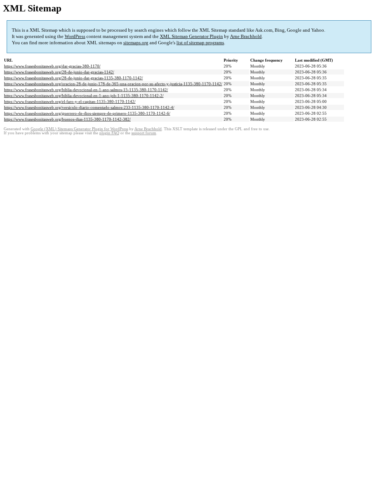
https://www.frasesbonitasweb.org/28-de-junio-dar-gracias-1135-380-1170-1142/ (73, 78)
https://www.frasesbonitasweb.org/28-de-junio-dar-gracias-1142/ (59, 72)
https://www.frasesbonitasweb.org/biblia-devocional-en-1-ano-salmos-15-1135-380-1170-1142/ (86, 89)
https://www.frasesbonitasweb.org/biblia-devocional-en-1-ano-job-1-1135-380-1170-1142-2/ (84, 95)
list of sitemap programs (200, 42)
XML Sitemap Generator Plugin (191, 36)
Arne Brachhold (246, 36)
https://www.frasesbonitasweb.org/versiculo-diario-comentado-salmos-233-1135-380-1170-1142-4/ (89, 107)
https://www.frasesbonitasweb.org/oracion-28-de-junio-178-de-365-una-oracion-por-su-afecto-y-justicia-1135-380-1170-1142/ (113, 84)
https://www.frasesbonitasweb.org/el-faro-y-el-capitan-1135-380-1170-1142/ (69, 101)
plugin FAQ (109, 133)
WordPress (75, 36)
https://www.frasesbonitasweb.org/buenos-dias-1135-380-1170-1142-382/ (67, 119)
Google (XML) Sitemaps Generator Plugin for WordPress (79, 129)
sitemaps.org (135, 42)
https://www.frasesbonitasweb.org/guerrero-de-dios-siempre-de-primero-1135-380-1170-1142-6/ (87, 113)
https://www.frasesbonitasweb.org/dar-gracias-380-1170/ (52, 66)
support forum (143, 133)
